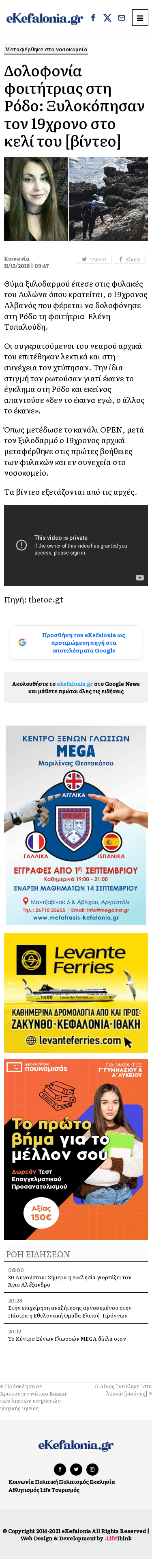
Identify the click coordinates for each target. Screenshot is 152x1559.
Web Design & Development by (76, 1538)
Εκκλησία (102, 1481)
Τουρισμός (65, 1490)
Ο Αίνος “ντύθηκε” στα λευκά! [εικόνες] (123, 1389)
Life (45, 1490)
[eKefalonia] (45, 18)
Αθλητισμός (24, 1490)
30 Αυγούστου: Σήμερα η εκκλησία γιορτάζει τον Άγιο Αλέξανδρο (69, 1280)
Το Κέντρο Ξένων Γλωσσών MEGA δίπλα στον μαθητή (67, 1342)
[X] (107, 19)
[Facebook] (93, 19)
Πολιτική (46, 1481)
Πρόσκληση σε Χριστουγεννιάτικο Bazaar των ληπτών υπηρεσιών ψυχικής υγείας (33, 1397)
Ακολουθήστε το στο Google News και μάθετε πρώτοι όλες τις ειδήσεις (76, 687)
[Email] (122, 19)
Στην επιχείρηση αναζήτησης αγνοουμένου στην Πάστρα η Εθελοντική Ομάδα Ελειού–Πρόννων (70, 1311)
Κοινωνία (21, 1481)
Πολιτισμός (74, 1481)
